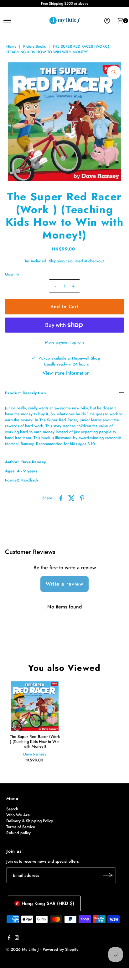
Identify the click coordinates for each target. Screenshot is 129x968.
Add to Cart (64, 306)
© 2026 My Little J (22, 949)
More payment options (64, 342)
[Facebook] (9, 938)
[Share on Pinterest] (82, 497)
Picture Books (34, 46)
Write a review (64, 583)
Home (11, 46)
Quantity (12, 274)
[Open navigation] (7, 21)
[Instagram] (17, 938)
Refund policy (18, 833)
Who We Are (18, 815)
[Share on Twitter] (71, 497)
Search (12, 809)
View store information (66, 373)
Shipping (56, 261)
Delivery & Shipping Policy (29, 821)
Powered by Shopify (60, 949)
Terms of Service (20, 827)
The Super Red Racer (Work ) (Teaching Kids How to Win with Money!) (35, 741)
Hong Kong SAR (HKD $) (48, 903)
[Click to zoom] (114, 72)
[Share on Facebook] (61, 497)
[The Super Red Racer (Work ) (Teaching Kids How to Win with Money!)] (35, 706)
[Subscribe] (108, 875)
